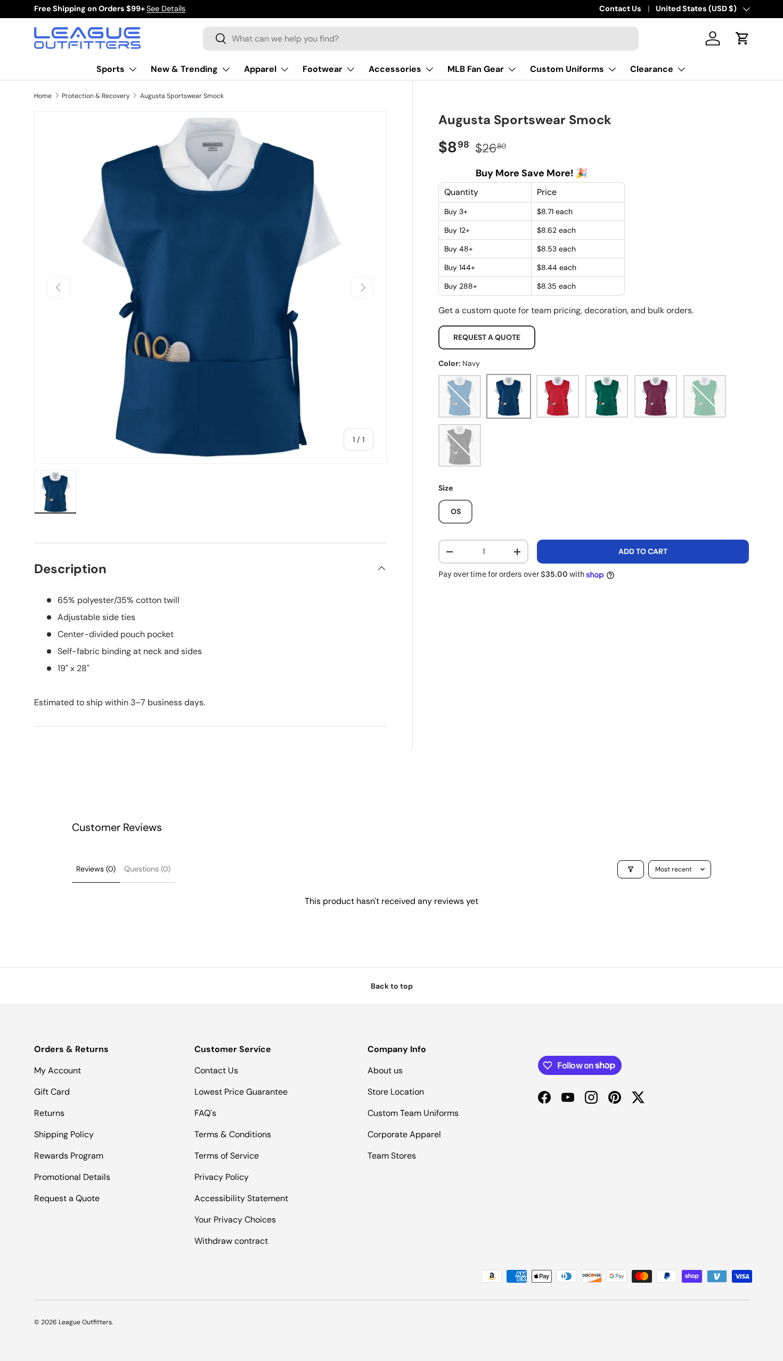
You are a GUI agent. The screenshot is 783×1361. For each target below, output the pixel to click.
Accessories (395, 69)
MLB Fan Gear (475, 69)
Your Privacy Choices (235, 1219)
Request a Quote (486, 337)
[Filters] (630, 869)
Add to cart (642, 551)
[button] (742, 38)
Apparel (260, 69)
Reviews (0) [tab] (96, 869)
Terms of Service (226, 1155)
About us (385, 1070)
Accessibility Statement (241, 1198)
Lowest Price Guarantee (241, 1091)
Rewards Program (68, 1155)
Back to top (392, 986)
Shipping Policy (64, 1134)
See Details (165, 8)
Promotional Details (72, 1177)
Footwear (322, 69)
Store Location (396, 1091)
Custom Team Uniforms (413, 1113)
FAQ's (205, 1113)
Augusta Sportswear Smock (182, 96)
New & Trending (184, 69)
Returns (49, 1113)
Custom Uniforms (567, 69)
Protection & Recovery (96, 96)
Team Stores (392, 1155)
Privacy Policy (221, 1177)
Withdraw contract (231, 1240)
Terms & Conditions (232, 1134)
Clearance (651, 69)
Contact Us (620, 8)
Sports (110, 69)
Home (43, 96)
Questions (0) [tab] (147, 869)
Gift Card (52, 1091)
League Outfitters (85, 1322)
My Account (57, 1070)
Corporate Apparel (404, 1134)
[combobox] (421, 39)
